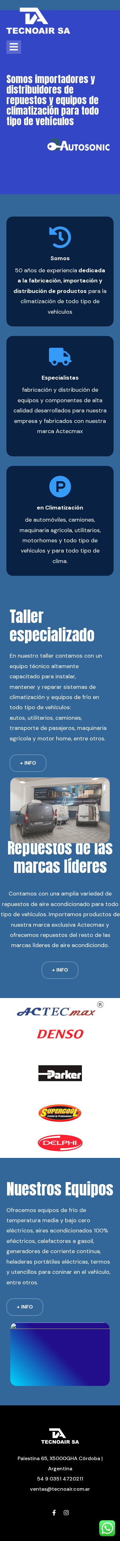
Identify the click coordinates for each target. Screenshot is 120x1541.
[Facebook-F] (54, 1514)
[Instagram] (66, 1514)
